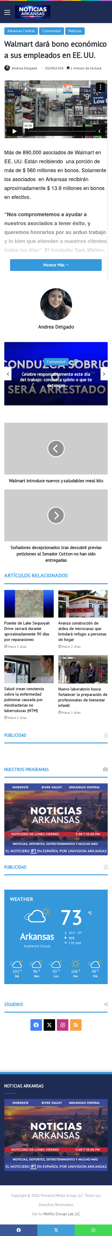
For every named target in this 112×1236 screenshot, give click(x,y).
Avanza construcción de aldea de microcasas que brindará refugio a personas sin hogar (82, 631)
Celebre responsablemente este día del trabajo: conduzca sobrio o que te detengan (56, 379)
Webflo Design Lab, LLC (61, 1214)
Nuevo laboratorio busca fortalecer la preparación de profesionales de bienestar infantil (82, 697)
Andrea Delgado (24, 68)
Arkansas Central (21, 31)
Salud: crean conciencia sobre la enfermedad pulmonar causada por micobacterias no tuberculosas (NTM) (24, 699)
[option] (56, 373)
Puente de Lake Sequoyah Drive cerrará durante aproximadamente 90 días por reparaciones (27, 631)
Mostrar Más (54, 264)
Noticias (75, 31)
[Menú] (7, 14)
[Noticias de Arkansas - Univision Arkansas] (32, 12)
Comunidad (51, 31)
